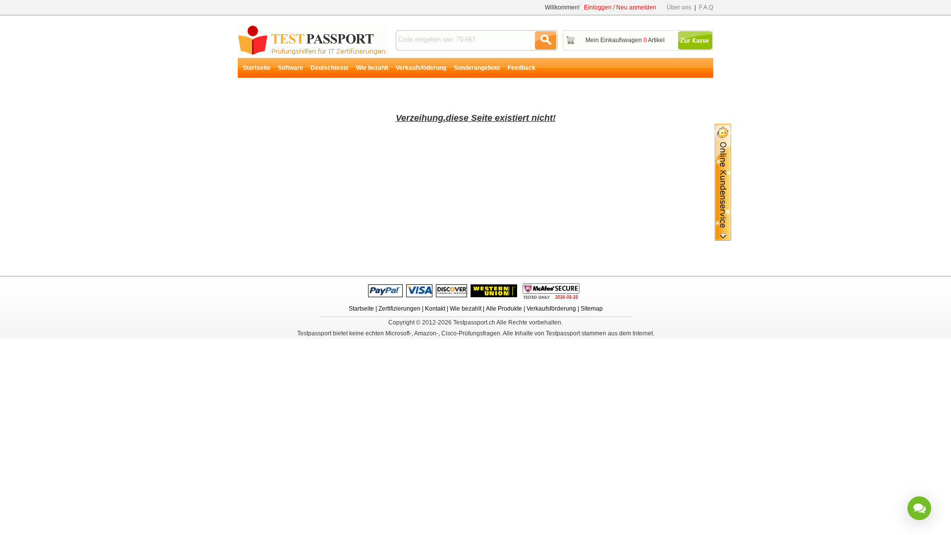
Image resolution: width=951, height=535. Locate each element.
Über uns (679, 7)
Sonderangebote (477, 67)
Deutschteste (330, 67)
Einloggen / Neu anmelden (620, 7)
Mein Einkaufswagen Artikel (625, 40)
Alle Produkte (504, 308)
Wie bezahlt (372, 67)
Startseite (256, 67)
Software (290, 67)
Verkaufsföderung (421, 67)
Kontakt (435, 308)
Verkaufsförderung (551, 308)
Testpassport (312, 39)
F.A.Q (706, 7)
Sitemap (592, 308)
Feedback (521, 67)
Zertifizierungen (399, 308)
